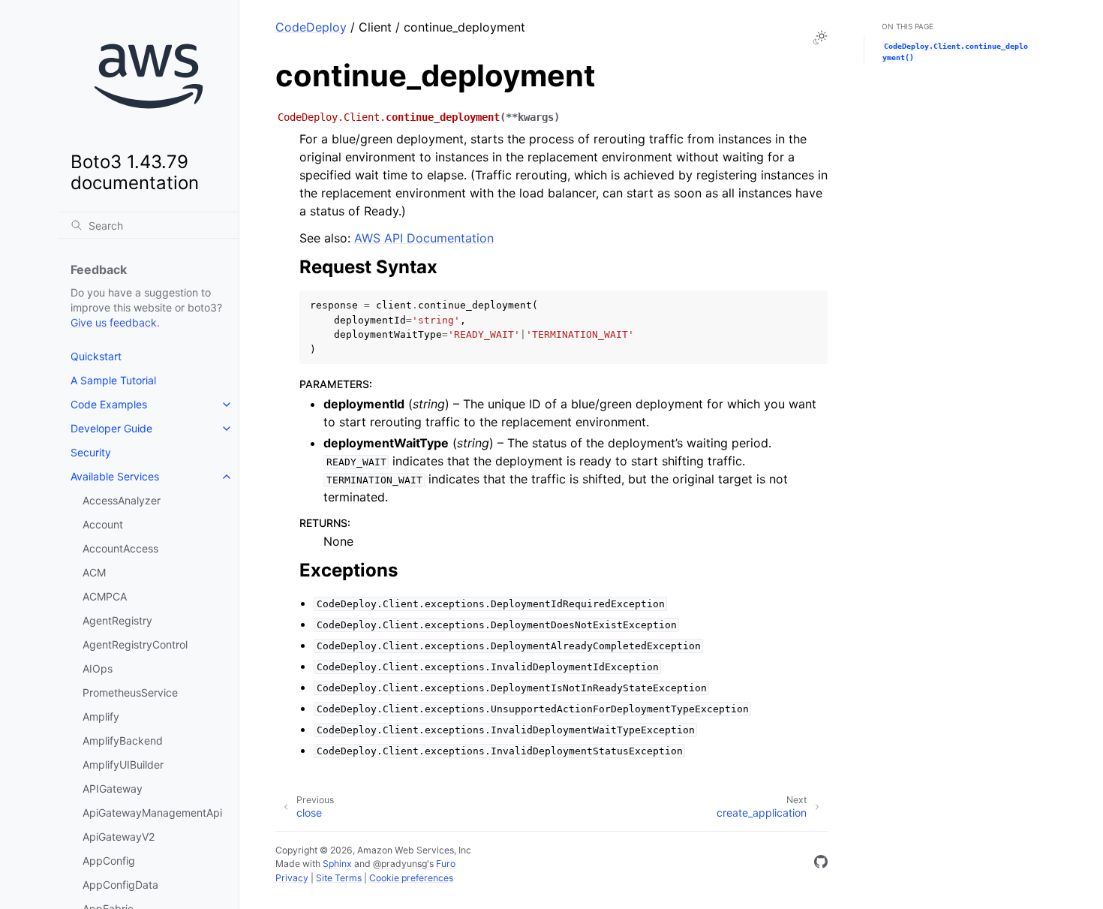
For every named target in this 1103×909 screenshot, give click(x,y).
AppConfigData (120, 884)
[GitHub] (821, 864)
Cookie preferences (411, 877)
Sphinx (337, 863)
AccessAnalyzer (122, 500)
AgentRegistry (117, 620)
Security (91, 452)
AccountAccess (120, 548)
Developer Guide (111, 428)
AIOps (98, 668)
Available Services (115, 476)
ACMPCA (105, 596)
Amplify (101, 716)
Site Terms (339, 877)
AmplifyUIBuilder (123, 764)
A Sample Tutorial (113, 380)
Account (103, 524)
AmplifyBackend (123, 740)
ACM (94, 572)
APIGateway (113, 788)
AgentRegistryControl (135, 644)
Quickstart (96, 356)
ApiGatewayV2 (119, 836)
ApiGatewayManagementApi (152, 812)
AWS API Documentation (424, 237)
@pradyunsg (400, 863)
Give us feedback (114, 322)
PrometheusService (130, 692)
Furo (445, 863)
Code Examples (109, 404)
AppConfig (109, 860)
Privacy (291, 877)
